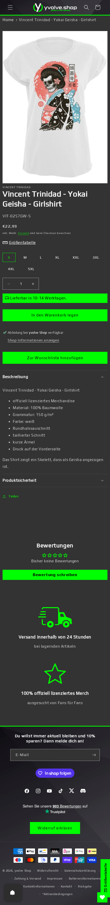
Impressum (55, 878)
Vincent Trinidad (17, 187)
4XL (11, 269)
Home (8, 20)
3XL (96, 257)
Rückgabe (85, 886)
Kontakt (66, 886)
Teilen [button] (13, 496)
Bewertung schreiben (55, 574)
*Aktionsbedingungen (57, 894)
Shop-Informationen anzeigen (33, 340)
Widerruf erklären (55, 828)
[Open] (12, 892)
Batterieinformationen (85, 878)
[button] (10, 7)
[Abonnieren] (94, 755)
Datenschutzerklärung (79, 870)
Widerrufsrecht (48, 870)
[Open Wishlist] (102, 897)
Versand (23, 233)
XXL (76, 257)
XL (57, 257)
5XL (31, 269)
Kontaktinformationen (39, 886)
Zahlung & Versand (27, 878)
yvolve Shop (23, 870)
